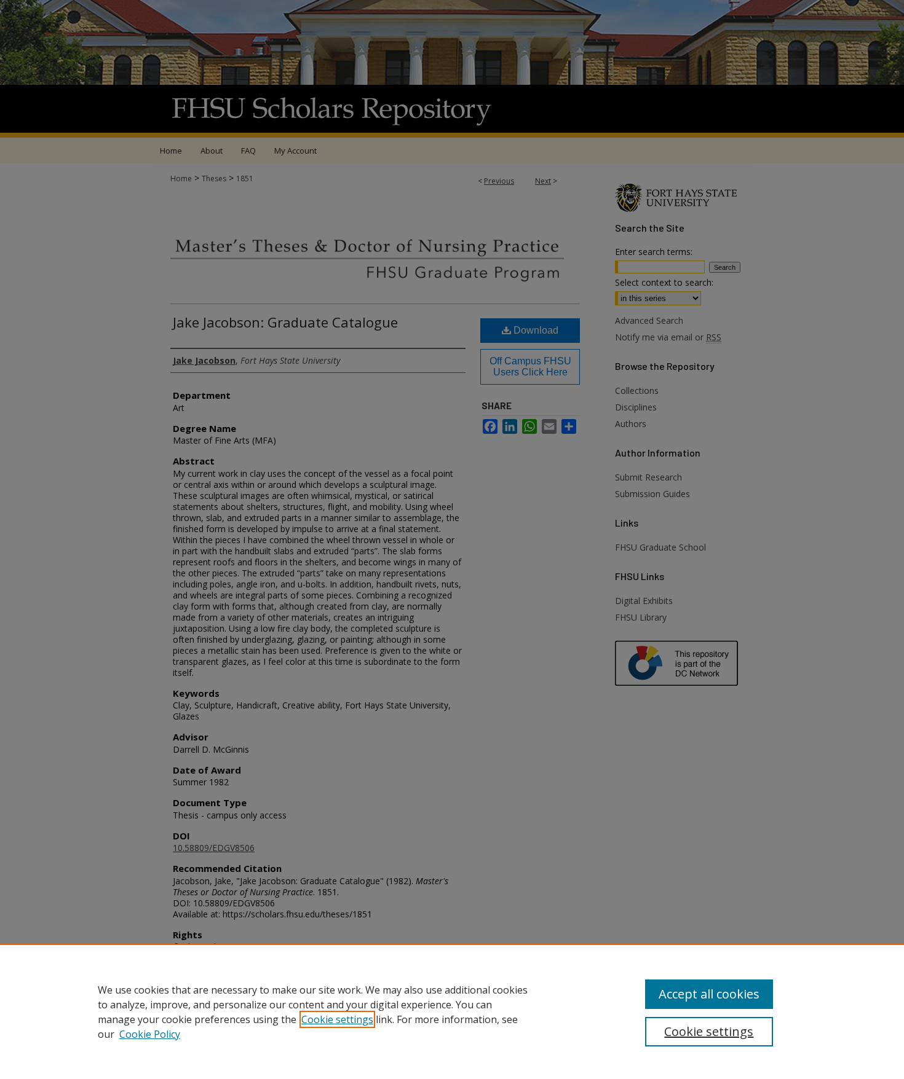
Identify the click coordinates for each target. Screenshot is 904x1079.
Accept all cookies (709, 994)
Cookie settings (337, 1019)
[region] (452, 1011)
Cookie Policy (149, 1034)
